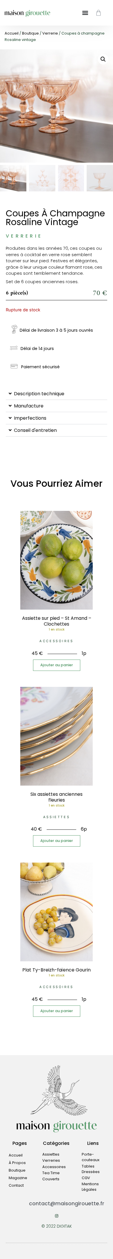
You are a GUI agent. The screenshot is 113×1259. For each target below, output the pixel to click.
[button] (103, 59)
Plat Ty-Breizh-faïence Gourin (56, 970)
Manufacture (28, 406)
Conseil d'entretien (35, 430)
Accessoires (56, 641)
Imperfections (30, 418)
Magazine (18, 1177)
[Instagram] (57, 1216)
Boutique (30, 33)
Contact (16, 1185)
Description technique (39, 393)
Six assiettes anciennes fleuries (56, 797)
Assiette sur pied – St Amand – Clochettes (56, 621)
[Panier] (98, 12)
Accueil (12, 33)
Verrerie (50, 33)
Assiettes (56, 817)
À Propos (17, 1162)
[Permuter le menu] (85, 13)
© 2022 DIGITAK (56, 1226)
